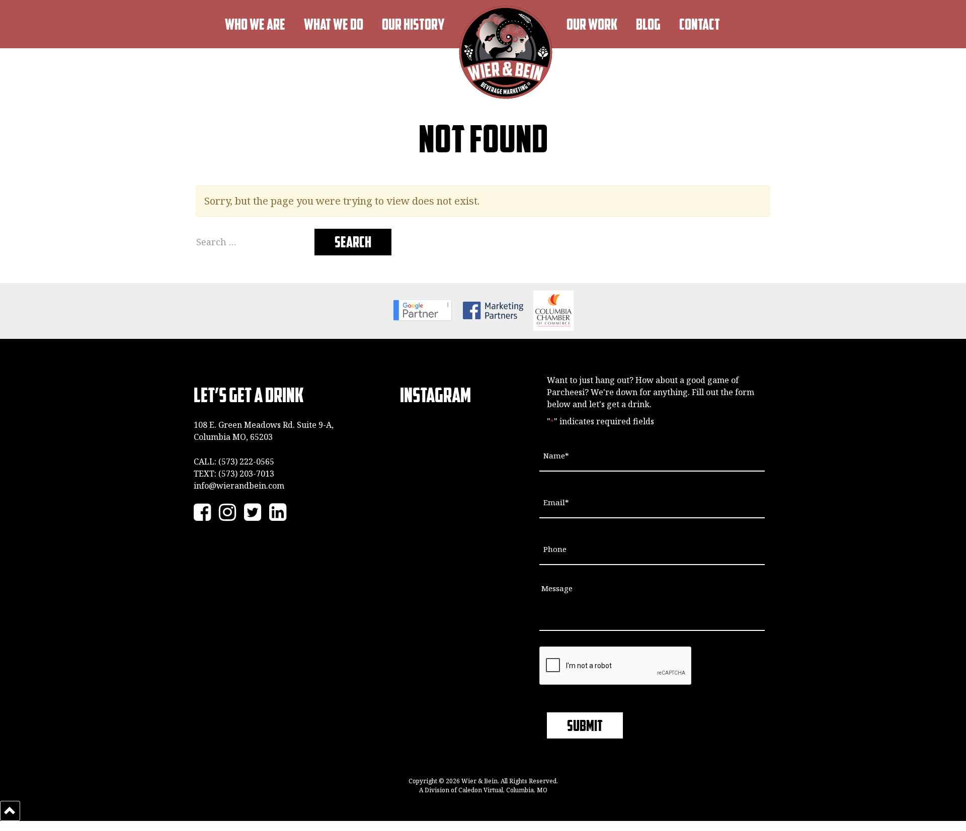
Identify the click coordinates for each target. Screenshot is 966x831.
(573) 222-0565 (246, 461)
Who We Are (255, 24)
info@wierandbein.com (239, 485)
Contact (699, 24)
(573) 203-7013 (246, 473)
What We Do (333, 24)
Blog (648, 24)
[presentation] (615, 666)
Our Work (592, 24)
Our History (413, 24)
